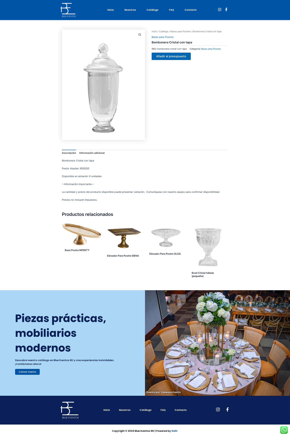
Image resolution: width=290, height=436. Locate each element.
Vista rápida (82, 243)
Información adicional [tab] (92, 152)
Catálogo (152, 10)
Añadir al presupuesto (171, 56)
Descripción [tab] (69, 152)
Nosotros (130, 10)
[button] (140, 34)
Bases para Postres (180, 31)
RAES (174, 431)
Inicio (110, 10)
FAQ (171, 10)
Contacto (191, 10)
